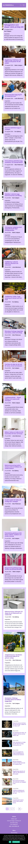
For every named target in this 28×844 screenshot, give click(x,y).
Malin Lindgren (18, 65)
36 (19, 808)
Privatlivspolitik (16, 841)
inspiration (7, 34)
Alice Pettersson (19, 164)
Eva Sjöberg (18, 131)
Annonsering (14, 832)
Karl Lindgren (7, 31)
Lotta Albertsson (19, 98)
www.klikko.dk (15, 826)
